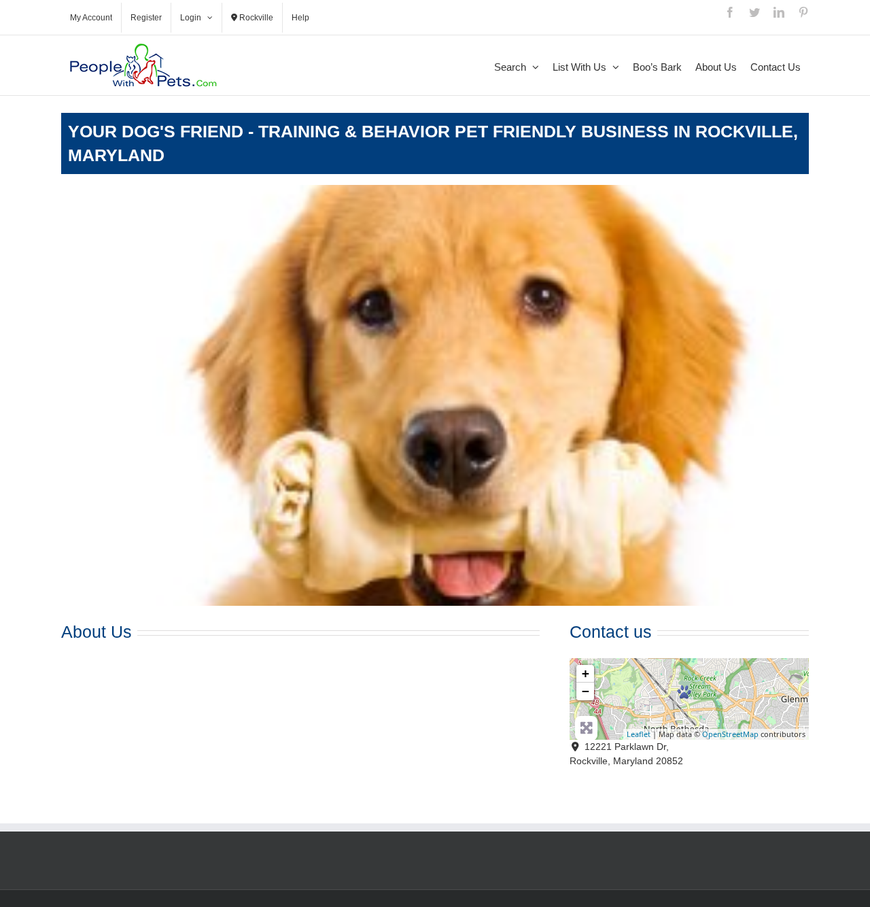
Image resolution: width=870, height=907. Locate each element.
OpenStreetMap (730, 734)
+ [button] (585, 673)
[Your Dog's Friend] (684, 692)
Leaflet (638, 734)
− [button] (585, 691)
